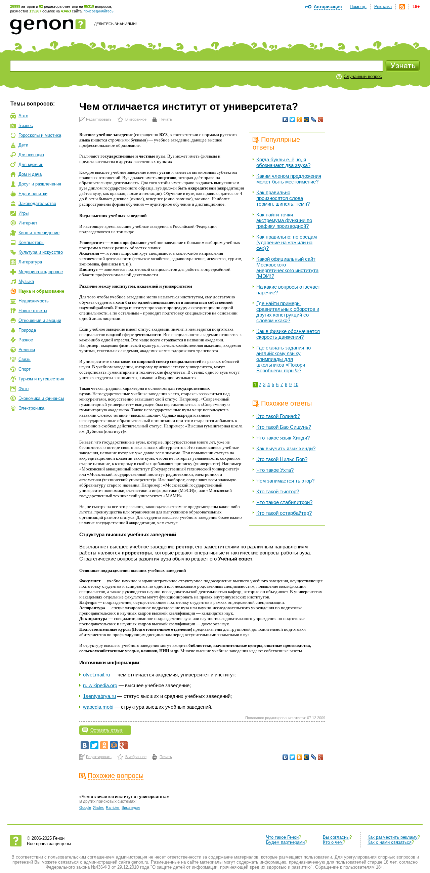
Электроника (31, 408)
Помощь (358, 6)
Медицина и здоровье (40, 271)
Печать (166, 119)
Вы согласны (336, 837)
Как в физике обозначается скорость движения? (288, 334)
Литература (30, 261)
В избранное (135, 119)
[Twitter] (292, 119)
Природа (27, 330)
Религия (26, 349)
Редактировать (99, 119)
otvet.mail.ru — (100, 674)
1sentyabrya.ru (99, 696)
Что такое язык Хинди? (283, 438)
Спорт (24, 369)
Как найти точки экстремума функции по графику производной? (284, 220)
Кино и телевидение (38, 232)
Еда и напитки (32, 193)
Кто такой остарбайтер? (284, 513)
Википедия (131, 807)
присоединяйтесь (99, 11)
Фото (23, 388)
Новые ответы (32, 310)
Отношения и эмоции (39, 320)
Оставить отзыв (106, 730)
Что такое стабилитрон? (284, 502)
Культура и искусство (40, 252)
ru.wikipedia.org (100, 685)
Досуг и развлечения (39, 183)
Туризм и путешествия (41, 378)
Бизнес (25, 125)
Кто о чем (333, 842)
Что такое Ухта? (275, 470)
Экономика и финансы (41, 398)
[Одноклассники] (299, 119)
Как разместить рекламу (393, 837)
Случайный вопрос (363, 76)
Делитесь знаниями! (115, 24)
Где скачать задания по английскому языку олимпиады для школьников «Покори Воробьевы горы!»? (283, 359)
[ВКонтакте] (285, 119)
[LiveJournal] (313, 119)
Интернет (27, 222)
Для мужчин (30, 164)
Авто (23, 115)
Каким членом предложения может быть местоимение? (288, 178)
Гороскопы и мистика (39, 135)
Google (85, 807)
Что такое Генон (282, 837)
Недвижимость (33, 300)
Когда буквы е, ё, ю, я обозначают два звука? (283, 162)
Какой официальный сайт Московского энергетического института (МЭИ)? (287, 267)
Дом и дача (30, 174)
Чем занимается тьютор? (285, 481)
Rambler (113, 807)
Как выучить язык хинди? (285, 448)
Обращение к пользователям (345, 867)
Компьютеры (31, 242)
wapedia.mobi (98, 707)
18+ (416, 6)
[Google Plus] (320, 119)
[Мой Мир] (306, 119)
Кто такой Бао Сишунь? (283, 427)
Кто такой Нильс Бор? (281, 459)
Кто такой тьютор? (277, 491)
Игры (23, 213)
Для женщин (31, 154)
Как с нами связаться (390, 842)
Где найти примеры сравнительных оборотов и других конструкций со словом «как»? (287, 311)
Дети (23, 145)
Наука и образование (41, 291)
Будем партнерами (285, 842)
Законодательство (37, 203)
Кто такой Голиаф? (278, 416)
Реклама (383, 6)
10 (296, 384)
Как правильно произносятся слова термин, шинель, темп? (283, 198)
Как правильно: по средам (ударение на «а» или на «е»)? (286, 242)
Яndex (98, 807)
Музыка (26, 281)
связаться (68, 862)
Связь (24, 359)
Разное (25, 339)
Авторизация (328, 6)
